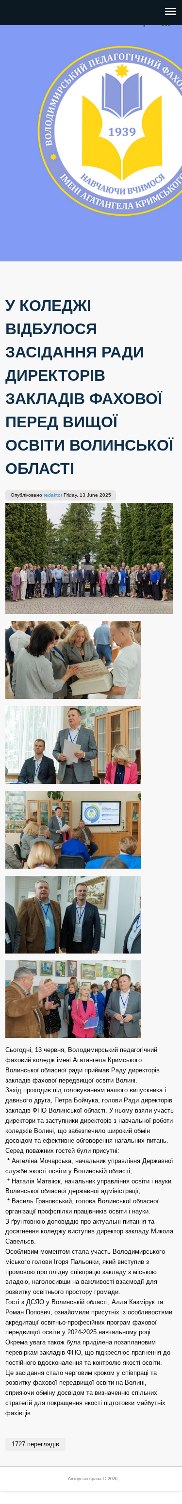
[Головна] (22, 255)
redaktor (53, 495)
